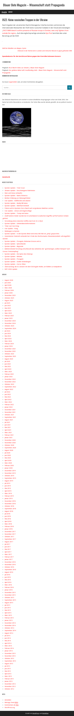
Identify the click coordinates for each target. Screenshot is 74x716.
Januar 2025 (9, 318)
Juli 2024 (7, 331)
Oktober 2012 (9, 689)
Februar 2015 (9, 618)
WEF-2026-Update (11, 269)
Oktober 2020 (9, 445)
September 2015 (10, 600)
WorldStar (45, 713)
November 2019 (10, 473)
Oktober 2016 (9, 567)
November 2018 (10, 503)
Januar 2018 (9, 529)
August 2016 (9, 572)
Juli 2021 (7, 422)
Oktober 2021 (9, 415)
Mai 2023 (8, 366)
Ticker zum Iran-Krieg (12, 226)
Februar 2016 (9, 587)
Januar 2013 (9, 681)
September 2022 (10, 387)
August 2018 (9, 511)
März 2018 (8, 524)
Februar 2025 (9, 316)
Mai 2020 (8, 458)
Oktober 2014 (9, 628)
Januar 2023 (9, 376)
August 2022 (9, 389)
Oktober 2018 (9, 506)
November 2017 (10, 534)
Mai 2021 (8, 427)
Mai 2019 (8, 488)
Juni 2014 (8, 638)
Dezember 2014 (10, 623)
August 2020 (9, 450)
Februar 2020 (9, 465)
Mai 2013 (8, 671)
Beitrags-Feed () (11, 702)
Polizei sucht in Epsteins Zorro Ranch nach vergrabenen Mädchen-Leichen (29, 208)
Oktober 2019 (9, 476)
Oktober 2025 (9, 298)
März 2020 (8, 463)
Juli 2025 (7, 303)
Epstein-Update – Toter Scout (15, 188)
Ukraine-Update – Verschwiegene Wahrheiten (20, 190)
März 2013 (8, 676)
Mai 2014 (8, 641)
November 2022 (10, 382)
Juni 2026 (8, 283)
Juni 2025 (8, 305)
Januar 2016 (9, 590)
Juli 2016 (7, 575)
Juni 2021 (8, 425)
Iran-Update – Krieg (11, 228)
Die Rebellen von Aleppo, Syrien (15, 48)
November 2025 (10, 295)
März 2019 (8, 493)
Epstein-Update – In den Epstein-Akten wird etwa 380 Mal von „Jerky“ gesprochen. (32, 234)
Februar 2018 (9, 526)
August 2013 (9, 663)
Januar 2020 (9, 468)
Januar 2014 (9, 651)
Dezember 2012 (10, 684)
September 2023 (10, 356)
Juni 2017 (8, 547)
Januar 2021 (9, 437)
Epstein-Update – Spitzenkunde (15, 244)
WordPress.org (10, 707)
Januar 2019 (9, 498)
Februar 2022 (9, 404)
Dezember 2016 (10, 562)
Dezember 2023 (10, 349)
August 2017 (9, 542)
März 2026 (8, 288)
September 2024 (10, 328)
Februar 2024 (9, 344)
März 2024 (8, 341)
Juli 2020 (7, 453)
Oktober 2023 (9, 354)
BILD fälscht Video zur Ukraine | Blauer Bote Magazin (26, 68)
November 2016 (10, 564)
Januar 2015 (9, 620)
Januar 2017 (9, 559)
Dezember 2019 (10, 470)
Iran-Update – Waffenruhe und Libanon (17, 201)
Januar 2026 (9, 293)
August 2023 (9, 359)
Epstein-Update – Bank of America (16, 195)
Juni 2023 (8, 364)
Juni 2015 (8, 608)
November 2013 (10, 656)
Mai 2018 (8, 519)
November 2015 (10, 595)
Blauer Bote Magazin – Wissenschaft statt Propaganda (34, 5)
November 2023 (10, 351)
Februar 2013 (9, 679)
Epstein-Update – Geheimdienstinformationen (20, 223)
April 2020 (8, 460)
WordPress (35, 713)
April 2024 (8, 338)
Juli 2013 (7, 666)
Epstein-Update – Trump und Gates (16, 213)
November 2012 (10, 686)
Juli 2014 (7, 635)
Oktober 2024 (9, 326)
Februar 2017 (9, 557)
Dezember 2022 (10, 379)
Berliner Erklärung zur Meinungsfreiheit (17, 198)
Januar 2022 (9, 407)
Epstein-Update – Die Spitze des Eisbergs (19, 254)
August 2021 (9, 420)
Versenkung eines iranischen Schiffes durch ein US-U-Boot (24, 221)
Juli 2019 (7, 483)
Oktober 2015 (9, 597)
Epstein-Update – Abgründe (14, 246)
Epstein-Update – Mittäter (13, 256)
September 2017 (10, 539)
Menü (10, 12)
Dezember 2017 (10, 531)
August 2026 (9, 280)
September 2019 (10, 478)
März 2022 (8, 402)
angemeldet (13, 82)
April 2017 (8, 552)
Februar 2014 (9, 648)
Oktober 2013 (9, 658)
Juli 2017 (7, 544)
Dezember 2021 (10, 410)
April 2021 (8, 430)
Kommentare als (11, 705)
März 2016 (8, 585)
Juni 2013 (8, 668)
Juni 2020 (8, 455)
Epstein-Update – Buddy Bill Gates (16, 203)
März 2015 (8, 615)
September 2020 (10, 448)
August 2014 (9, 633)
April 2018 (8, 521)
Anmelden (8, 700)
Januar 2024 (9, 346)
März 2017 (8, 554)
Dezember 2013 (10, 653)
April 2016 (8, 582)
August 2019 (9, 481)
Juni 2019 (8, 486)
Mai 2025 (8, 308)
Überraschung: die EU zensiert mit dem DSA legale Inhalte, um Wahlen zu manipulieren (33, 267)
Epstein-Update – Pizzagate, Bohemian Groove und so (23, 241)
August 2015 (9, 603)
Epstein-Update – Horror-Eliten (15, 264)
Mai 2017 (8, 549)
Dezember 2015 (10, 592)
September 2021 (10, 417)
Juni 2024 (8, 333)
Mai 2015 (8, 610)
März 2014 (8, 646)
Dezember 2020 (10, 440)
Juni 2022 (8, 394)
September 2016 (10, 569)
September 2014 (10, 630)
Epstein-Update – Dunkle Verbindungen (18, 261)
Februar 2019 (9, 496)
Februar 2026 (9, 290)
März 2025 (8, 313)
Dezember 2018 (10, 501)
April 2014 (8, 643)
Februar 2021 (9, 435)
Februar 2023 (9, 374)
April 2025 (8, 311)
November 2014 (10, 625)
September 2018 (10, 509)
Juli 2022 (7, 392)
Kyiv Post (49, 33)
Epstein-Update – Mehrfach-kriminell (17, 206)
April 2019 (8, 491)
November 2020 (10, 443)
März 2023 (8, 371)
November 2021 (10, 412)
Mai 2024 (8, 336)
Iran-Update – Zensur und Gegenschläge (18, 211)
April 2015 (8, 613)
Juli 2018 (7, 514)
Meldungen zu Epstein (12, 231)
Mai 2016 (8, 580)
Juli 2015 (7, 605)
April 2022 (8, 399)
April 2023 (8, 369)
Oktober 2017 (9, 536)
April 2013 (8, 674)
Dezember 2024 (10, 321)
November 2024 (10, 323)
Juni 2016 (8, 577)
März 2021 (8, 432)
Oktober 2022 (9, 384)
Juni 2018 (8, 516)
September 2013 (10, 661)
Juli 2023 (7, 361)
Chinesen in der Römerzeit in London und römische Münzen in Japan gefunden (43, 51)
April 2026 (8, 285)
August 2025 (9, 300)
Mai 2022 (8, 397)
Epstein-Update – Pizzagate (14, 259)
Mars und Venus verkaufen (13, 193)
